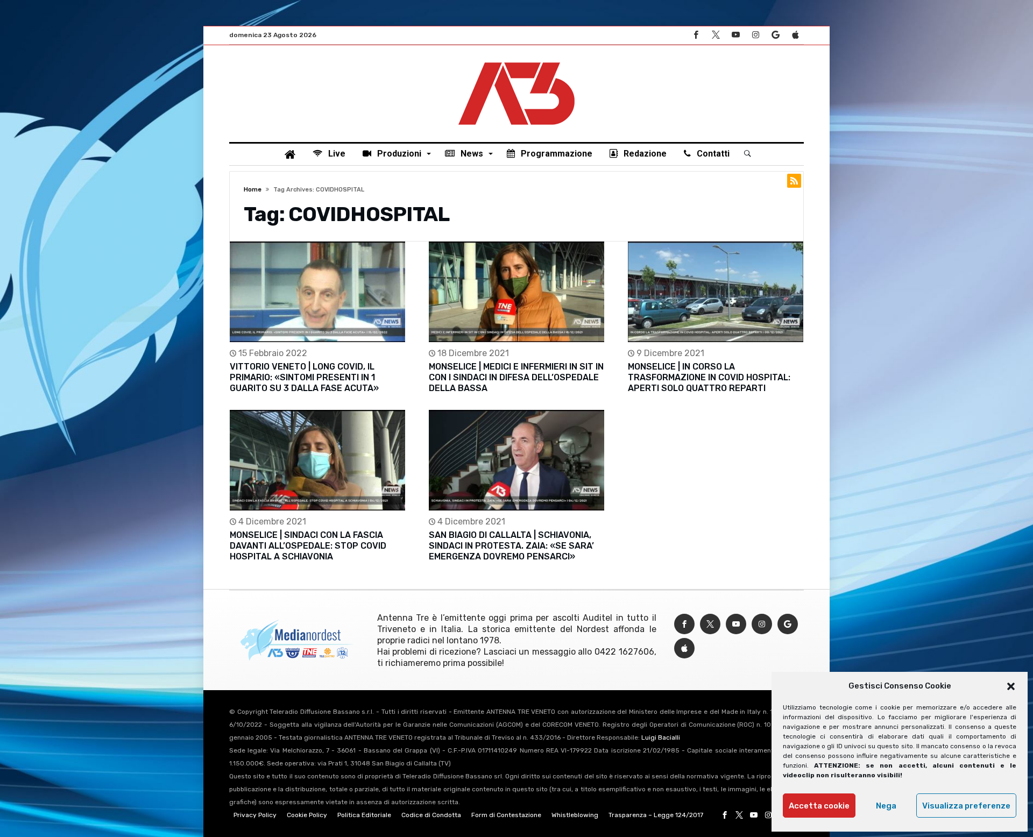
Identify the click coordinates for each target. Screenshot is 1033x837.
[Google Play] (775, 35)
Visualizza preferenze (966, 806)
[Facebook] (695, 35)
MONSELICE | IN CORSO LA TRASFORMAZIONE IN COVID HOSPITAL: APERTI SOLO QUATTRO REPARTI (709, 377)
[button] (1011, 686)
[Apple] (795, 35)
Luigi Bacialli (660, 737)
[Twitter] (715, 35)
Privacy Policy (255, 815)
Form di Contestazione (506, 815)
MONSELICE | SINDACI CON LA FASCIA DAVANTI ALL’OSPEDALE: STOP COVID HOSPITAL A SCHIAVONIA (308, 546)
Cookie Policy (307, 815)
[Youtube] (735, 35)
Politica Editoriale (364, 815)
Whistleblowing (574, 815)
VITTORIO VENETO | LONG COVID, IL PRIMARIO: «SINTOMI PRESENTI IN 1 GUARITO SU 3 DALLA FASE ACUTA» (304, 377)
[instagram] (755, 35)
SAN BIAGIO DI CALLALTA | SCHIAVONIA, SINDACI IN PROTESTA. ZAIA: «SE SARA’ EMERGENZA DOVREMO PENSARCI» (511, 546)
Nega (886, 806)
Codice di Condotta (431, 815)
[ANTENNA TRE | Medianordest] (516, 61)
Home (252, 189)
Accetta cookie (819, 806)
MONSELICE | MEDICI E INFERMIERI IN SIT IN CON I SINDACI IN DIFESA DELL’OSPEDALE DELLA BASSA (516, 377)
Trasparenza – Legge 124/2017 (656, 815)
